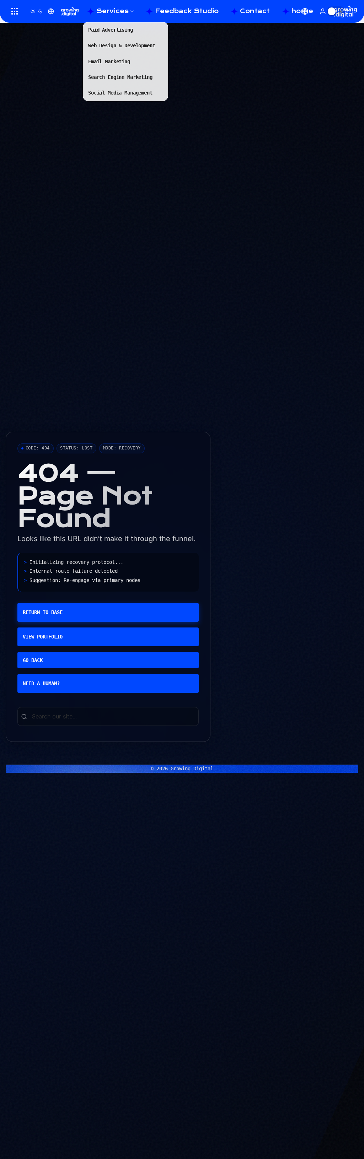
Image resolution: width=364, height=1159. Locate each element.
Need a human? (41, 683)
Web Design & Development (121, 45)
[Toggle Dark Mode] (37, 11)
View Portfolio (43, 637)
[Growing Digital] (70, 11)
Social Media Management (120, 93)
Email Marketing (109, 61)
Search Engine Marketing (120, 77)
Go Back (33, 660)
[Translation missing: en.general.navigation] (15, 11)
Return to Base (43, 612)
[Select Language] (51, 11)
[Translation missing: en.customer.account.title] (323, 11)
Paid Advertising (110, 30)
